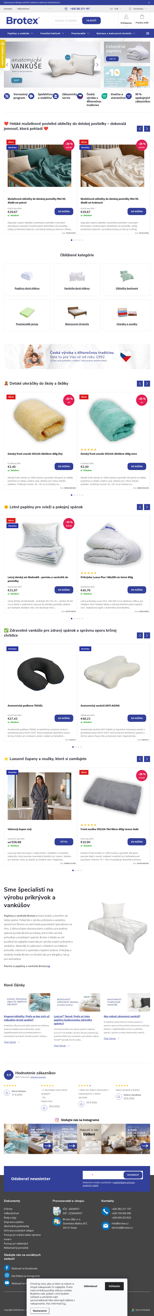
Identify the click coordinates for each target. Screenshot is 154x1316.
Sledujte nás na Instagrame (80, 1120)
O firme (8, 1209)
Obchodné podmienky (16, 1226)
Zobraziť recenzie (38, 1077)
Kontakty (8, 8)
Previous (140, 129)
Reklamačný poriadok (16, 1247)
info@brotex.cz (120, 1223)
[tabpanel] (40, 186)
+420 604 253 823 (121, 1217)
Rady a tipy (10, 1217)
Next (147, 129)
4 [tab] (79, 240)
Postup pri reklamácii (16, 1243)
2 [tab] (74, 240)
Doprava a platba (13, 1222)
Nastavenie (40, 1310)
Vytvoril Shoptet (143, 1310)
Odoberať (133, 1175)
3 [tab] (77, 240)
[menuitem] (20, 33)
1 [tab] (71, 240)
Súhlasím (114, 1286)
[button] (7, 65)
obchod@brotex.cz (122, 1227)
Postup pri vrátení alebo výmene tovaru (22, 1237)
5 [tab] (82, 240)
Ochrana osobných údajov (19, 1230)
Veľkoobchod (23, 8)
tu (64, 1303)
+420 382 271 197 (121, 1209)
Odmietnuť (90, 1286)
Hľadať (91, 20)
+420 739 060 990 (121, 1213)
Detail (64, 841)
